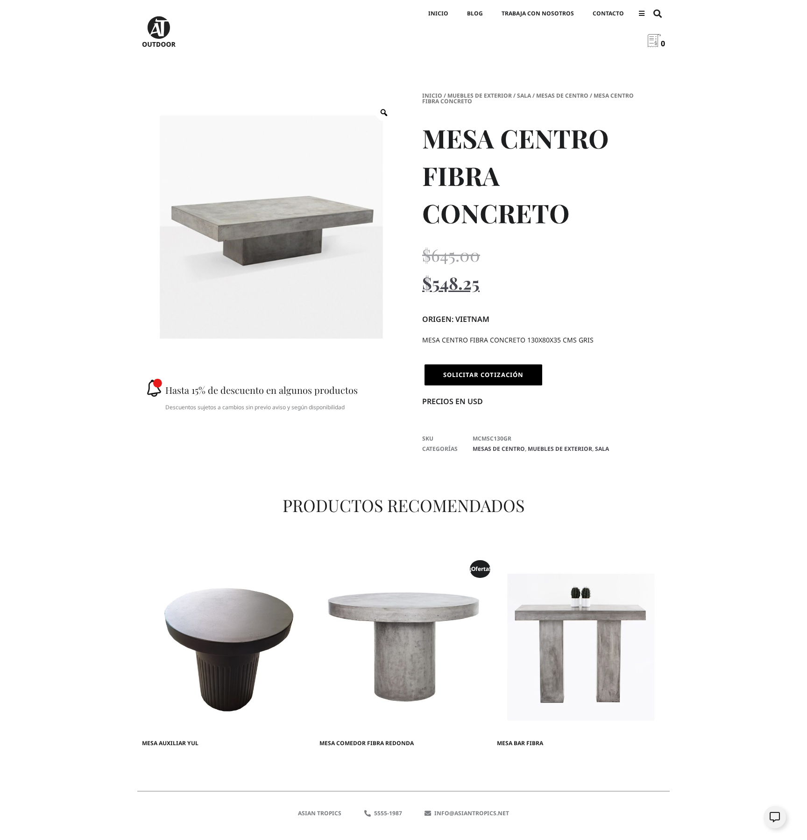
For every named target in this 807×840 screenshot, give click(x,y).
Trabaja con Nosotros (538, 13)
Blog (475, 13)
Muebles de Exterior (479, 96)
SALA (524, 96)
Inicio (438, 13)
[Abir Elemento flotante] (775, 817)
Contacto (608, 13)
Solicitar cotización (483, 374)
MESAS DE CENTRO (562, 96)
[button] (641, 14)
